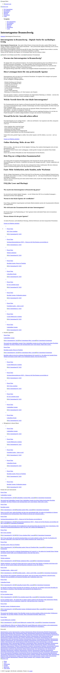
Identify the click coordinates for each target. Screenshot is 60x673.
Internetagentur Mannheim (43, 643)
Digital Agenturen (28, 657)
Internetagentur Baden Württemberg (41, 651)
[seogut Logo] (7, 4)
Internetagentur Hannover (30, 639)
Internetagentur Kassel (34, 640)
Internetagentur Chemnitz (7, 634)
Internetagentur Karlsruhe (22, 640)
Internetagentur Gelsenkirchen (33, 637)
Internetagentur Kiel (45, 640)
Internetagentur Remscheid (37, 647)
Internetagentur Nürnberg (41, 644)
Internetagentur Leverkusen (46, 641)
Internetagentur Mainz (31, 643)
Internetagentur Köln (10, 641)
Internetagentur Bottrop (21, 633)
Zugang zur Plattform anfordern (11, 139)
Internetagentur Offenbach (13, 646)
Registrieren (7, 15)
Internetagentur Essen (47, 636)
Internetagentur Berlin (30, 632)
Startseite (3, 36)
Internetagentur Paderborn (40, 646)
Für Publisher (7, 10)
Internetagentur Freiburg (19, 637)
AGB (5, 662)
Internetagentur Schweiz (26, 651)
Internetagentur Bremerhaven (50, 633)
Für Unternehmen (8, 9)
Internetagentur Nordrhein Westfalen (32, 654)
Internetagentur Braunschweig (35, 633)
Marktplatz (6, 12)
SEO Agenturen (37, 657)
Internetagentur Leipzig (33, 641)
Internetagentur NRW (46, 654)
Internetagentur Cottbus (19, 634)
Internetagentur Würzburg (26, 650)
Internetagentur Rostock (50, 647)
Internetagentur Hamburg (17, 639)
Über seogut (7, 668)
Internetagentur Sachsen (27, 655)
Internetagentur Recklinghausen (8, 647)
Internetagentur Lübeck (6, 643)
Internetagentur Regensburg (23, 647)
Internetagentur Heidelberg (43, 639)
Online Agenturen (45, 657)
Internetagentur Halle (6, 639)
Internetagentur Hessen (36, 653)
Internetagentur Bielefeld (42, 632)
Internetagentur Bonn (10, 633)
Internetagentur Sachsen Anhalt (41, 655)
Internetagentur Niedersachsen (14, 654)
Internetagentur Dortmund (44, 634)
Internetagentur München (16, 644)
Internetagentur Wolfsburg (12, 650)
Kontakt (6, 665)
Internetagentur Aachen (6, 632)
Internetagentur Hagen (46, 637)
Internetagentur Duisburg (25, 636)
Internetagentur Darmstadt (31, 634)
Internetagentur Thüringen (16, 657)
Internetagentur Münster (29, 644)
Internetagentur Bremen (25, 653)
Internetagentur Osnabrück (26, 646)
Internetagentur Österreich (13, 651)
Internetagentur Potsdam (53, 646)
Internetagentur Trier (32, 648)
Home (5, 661)
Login (5, 16)
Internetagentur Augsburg (18, 632)
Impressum (6, 667)
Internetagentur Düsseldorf (11, 636)
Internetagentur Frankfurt (7, 637)
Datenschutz (7, 664)
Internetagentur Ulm (42, 648)
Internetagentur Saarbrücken (8, 648)
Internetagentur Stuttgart (21, 648)
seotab (30, 671)
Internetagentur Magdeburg (19, 643)
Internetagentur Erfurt (36, 636)
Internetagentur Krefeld (21, 641)
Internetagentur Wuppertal (39, 650)
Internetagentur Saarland (15, 655)
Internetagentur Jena (11, 640)
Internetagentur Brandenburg (12, 653)
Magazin (6, 13)
